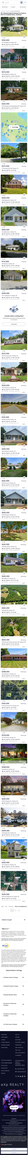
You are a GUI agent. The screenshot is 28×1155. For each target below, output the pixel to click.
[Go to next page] (18, 910)
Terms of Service (13, 1121)
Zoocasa (17, 1037)
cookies (5, 1136)
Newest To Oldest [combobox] (14, 7)
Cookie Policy (4, 1068)
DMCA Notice (14, 1118)
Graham (11, 906)
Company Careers (5, 1044)
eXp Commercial (19, 1047)
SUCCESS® (18, 1039)
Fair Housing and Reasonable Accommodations (14, 1122)
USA (2, 906)
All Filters (6, 7)
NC (6, 906)
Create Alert (14, 324)
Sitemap (3, 1073)
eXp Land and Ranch (20, 1052)
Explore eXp (4, 1034)
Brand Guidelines (5, 1070)
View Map (15, 127)
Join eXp (3, 1039)
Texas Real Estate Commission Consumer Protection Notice (14, 1128)
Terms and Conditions (6, 1060)
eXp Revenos (18, 1044)
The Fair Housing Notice (19, 1131)
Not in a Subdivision (21, 906)
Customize (14, 1152)
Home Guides (4, 1047)
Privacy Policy (4, 1065)
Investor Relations (5, 1042)
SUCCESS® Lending (20, 1042)
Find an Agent (4, 1037)
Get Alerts (23, 7)
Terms (22, 1140)
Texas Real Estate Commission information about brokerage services (14, 1127)
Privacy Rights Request (6, 1062)
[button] (14, 919)
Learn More (20, 1134)
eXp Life (17, 1034)
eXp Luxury (17, 1050)
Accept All (14, 1149)
